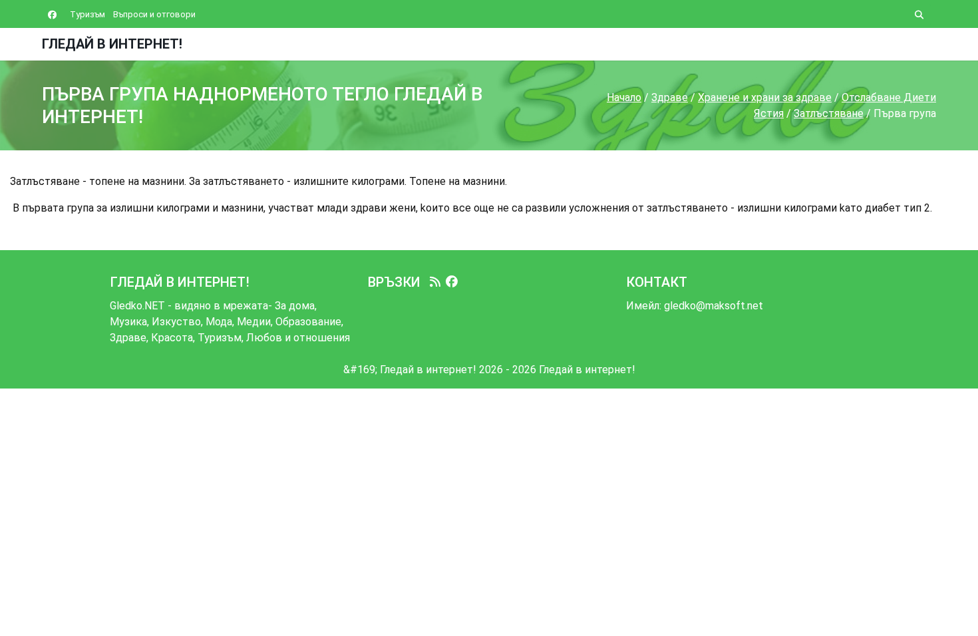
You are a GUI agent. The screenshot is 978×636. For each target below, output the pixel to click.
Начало (624, 97)
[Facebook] (452, 282)
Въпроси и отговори (154, 14)
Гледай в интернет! (112, 44)
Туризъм (87, 14)
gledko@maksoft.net (713, 305)
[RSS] (435, 282)
